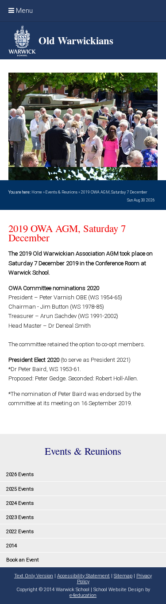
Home (36, 192)
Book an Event (22, 560)
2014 (11, 545)
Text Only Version (33, 576)
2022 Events (20, 531)
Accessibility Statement (83, 576)
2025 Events (20, 489)
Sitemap (123, 576)
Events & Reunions (61, 192)
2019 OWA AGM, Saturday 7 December (114, 192)
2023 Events (20, 517)
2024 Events (20, 503)
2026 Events (20, 474)
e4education (83, 595)
